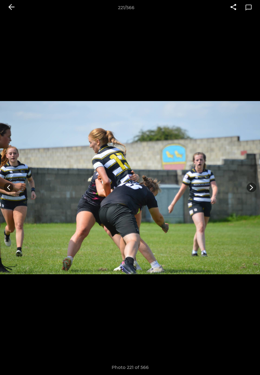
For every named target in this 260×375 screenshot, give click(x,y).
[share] (233, 7)
